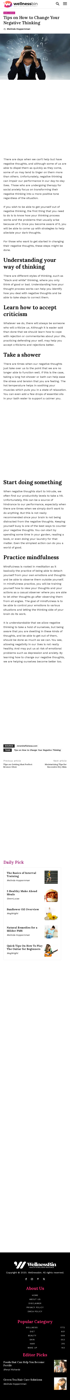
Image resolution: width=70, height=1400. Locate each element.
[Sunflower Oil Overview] (51, 913)
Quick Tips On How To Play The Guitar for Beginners (25, 947)
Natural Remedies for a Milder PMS (22, 929)
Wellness (9, 13)
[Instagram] (32, 1279)
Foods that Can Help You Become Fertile (24, 1364)
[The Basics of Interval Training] (51, 877)
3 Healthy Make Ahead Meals (22, 893)
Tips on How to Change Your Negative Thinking (37, 750)
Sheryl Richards (11, 1369)
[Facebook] (26, 1279)
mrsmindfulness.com (27, 746)
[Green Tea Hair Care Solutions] (60, 1383)
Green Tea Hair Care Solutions (22, 1379)
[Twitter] (44, 1279)
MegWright (12, 913)
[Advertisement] (35, 119)
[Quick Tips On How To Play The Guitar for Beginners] (51, 950)
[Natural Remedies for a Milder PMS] (51, 931)
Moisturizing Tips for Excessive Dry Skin (56, 765)
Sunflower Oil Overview (23, 909)
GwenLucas (13, 898)
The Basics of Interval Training (21, 874)
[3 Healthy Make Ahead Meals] (51, 895)
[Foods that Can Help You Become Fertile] (60, 1366)
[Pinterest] (38, 1279)
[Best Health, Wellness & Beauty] (20, 4)
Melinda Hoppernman (18, 29)
